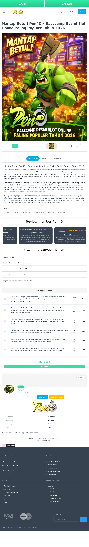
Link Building (19, 433)
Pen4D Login (27, 212)
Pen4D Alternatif (55, 498)
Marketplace (7, 433)
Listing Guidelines (54, 471)
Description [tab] (33, 158)
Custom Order (56, 397)
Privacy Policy (52, 465)
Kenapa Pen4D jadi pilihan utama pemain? (17, 263)
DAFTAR (67, 3)
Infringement (52, 468)
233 (15, 146)
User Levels (7, 489)
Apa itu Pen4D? (8, 257)
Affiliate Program (9, 486)
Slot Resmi (53, 495)
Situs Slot (51, 212)
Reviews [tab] (45, 158)
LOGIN (22, 3)
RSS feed (6, 496)
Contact (42, 397)
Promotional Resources (11, 492)
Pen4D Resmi (54, 501)
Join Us (58, 515)
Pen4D (6, 169)
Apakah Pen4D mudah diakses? (14, 275)
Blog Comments (32, 433)
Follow (30, 397)
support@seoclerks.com (10, 465)
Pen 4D (16, 212)
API (4, 499)
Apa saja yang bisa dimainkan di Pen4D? (17, 269)
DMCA (4, 445)
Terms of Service (54, 461)
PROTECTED (11, 445)
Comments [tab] (57, 158)
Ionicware (51, 486)
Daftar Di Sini (44, 366)
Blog (5, 502)
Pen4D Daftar (39, 212)
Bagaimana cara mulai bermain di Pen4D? (17, 281)
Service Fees (52, 474)
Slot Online (62, 212)
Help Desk (11, 461)
